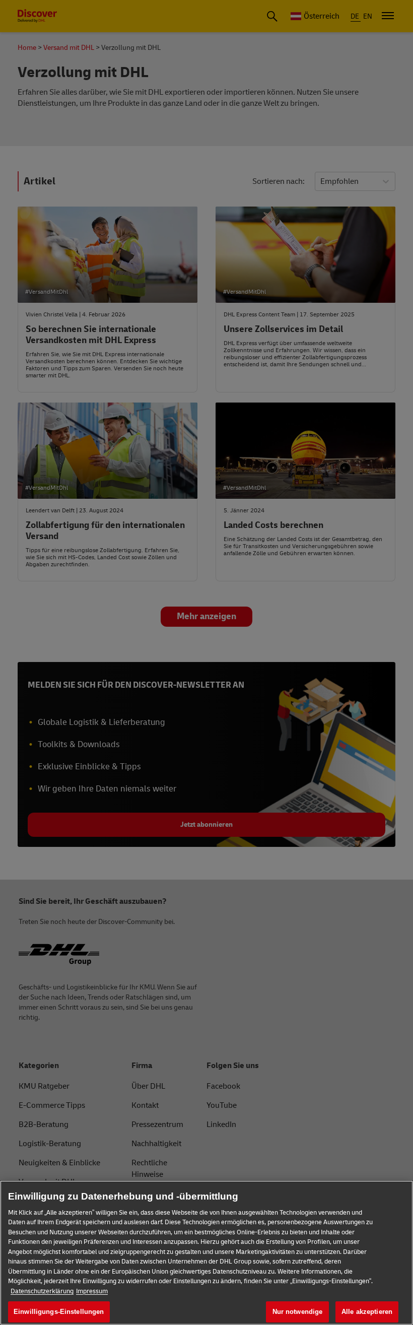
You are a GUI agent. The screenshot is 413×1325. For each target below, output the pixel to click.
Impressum (92, 1291)
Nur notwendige (297, 1311)
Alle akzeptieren (366, 1311)
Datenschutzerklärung (42, 1291)
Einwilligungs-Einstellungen (59, 1311)
